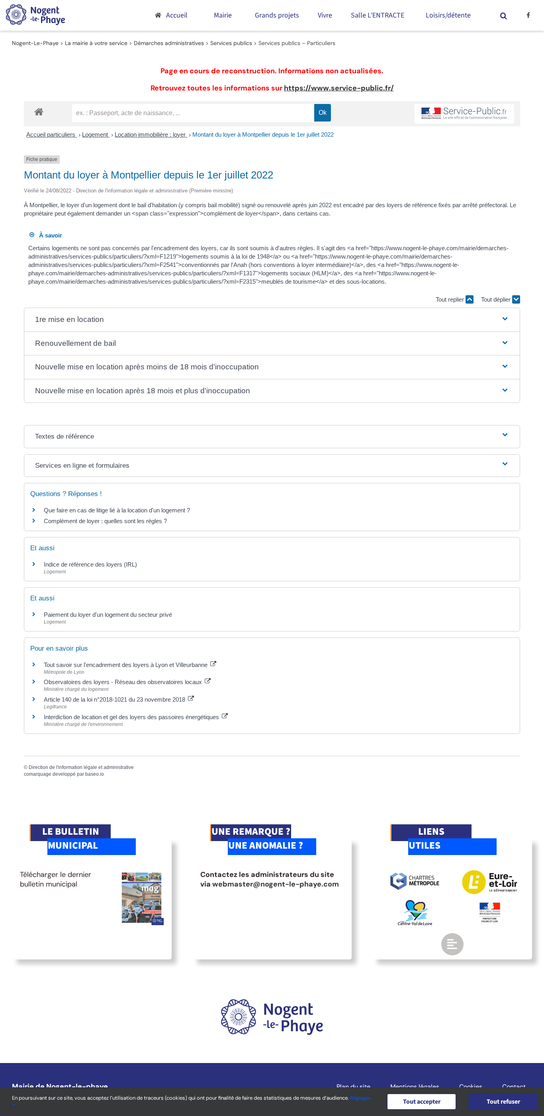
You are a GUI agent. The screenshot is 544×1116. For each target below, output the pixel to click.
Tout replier (451, 299)
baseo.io (94, 774)
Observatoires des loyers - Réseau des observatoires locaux (124, 682)
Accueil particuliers (51, 134)
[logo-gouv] (490, 905)
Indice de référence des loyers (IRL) (90, 564)
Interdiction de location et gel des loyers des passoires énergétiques (132, 717)
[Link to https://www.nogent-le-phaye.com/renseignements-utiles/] (452, 944)
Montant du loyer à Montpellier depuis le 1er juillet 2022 (263, 134)
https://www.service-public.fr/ (339, 88)
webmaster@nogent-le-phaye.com (275, 884)
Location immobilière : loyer (151, 134)
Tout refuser (503, 1101)
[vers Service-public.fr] (464, 114)
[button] (503, 15)
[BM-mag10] (141, 874)
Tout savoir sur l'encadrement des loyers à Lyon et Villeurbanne (126, 664)
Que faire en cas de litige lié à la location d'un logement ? (117, 510)
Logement (96, 134)
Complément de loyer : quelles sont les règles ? (105, 521)
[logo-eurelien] (489, 874)
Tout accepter (421, 1101)
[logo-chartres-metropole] (415, 874)
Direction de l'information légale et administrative (81, 767)
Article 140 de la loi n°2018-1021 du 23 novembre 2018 (115, 699)
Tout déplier (496, 299)
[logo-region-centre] (415, 903)
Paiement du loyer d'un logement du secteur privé (109, 614)
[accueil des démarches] (39, 111)
